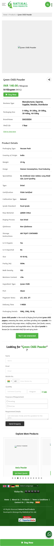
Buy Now (12, 94)
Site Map (30, 502)
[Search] (47, 4)
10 (36, 478)
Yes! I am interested (27, 336)
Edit (45, 392)
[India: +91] (9, 381)
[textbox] (34, 391)
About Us (15, 499)
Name (8, 356)
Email (7, 366)
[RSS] (37, 502)
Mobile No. (10, 376)
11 (38, 478)
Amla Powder (21, 467)
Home (5, 15)
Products (12, 15)
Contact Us (19, 502)
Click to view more (9, 132)
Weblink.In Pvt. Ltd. (29, 512)
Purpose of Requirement (15, 397)
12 (41, 478)
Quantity (9, 387)
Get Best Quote (21, 473)
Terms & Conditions (40, 499)
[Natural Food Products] (18, 5)
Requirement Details (13, 412)
